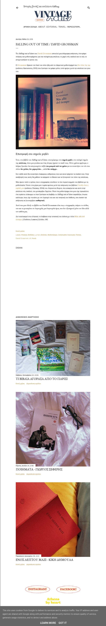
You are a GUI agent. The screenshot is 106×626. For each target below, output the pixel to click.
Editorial (51, 27)
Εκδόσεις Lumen (34, 235)
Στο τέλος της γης (83, 65)
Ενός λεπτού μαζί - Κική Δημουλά (44, 560)
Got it (63, 622)
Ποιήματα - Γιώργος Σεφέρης (39, 469)
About (41, 27)
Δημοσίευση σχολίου (33, 384)
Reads (34, 238)
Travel (62, 27)
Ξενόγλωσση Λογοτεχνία (66, 235)
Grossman (22, 65)
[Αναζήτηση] (88, 7)
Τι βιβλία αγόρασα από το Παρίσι (42, 379)
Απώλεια (24, 235)
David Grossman (44, 53)
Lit (30, 238)
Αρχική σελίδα (30, 27)
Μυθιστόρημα (52, 235)
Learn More (48, 622)
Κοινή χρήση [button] (20, 231)
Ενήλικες (44, 235)
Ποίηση (78, 235)
